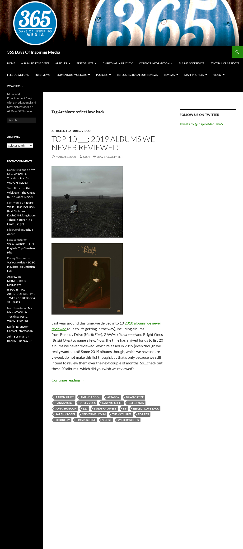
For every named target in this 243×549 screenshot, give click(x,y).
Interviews (42, 74)
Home (11, 63)
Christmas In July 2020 (118, 63)
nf (124, 408)
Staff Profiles (194, 74)
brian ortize (135, 397)
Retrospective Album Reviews (137, 74)
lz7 (85, 408)
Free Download (18, 74)
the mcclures (121, 414)
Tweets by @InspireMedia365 (201, 124)
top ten (143, 414)
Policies (101, 74)
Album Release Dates (35, 63)
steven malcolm (94, 414)
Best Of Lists (84, 63)
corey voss (88, 402)
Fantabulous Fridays (224, 63)
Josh (86, 156)
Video (217, 74)
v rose (106, 419)
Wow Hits (13, 86)
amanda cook (90, 397)
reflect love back (146, 408)
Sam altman (14, 188)
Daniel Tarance (16, 326)
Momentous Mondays (71, 74)
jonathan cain (66, 408)
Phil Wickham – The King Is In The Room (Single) (21, 192)
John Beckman (16, 336)
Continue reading (67, 380)
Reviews (169, 74)
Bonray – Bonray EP (19, 341)
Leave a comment (110, 156)
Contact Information (154, 63)
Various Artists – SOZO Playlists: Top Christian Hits (21, 248)
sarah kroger (65, 414)
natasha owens (105, 408)
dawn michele (112, 402)
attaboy (113, 397)
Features (73, 131)
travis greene (86, 419)
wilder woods (128, 419)
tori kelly (63, 419)
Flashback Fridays (191, 63)
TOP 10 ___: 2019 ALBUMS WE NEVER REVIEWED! (103, 143)
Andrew (12, 276)
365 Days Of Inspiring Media (33, 52)
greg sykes (136, 402)
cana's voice (64, 402)
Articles (61, 63)
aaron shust (65, 397)
